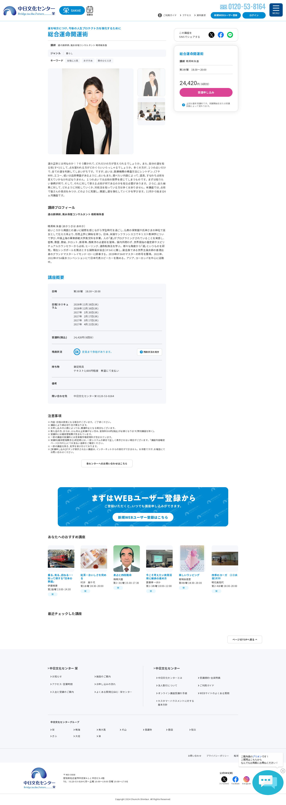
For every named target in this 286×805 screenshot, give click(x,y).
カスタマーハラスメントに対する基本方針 (176, 702)
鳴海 (77, 729)
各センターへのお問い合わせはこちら (106, 463)
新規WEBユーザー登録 (225, 15)
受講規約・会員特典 (210, 677)
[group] (151, 82)
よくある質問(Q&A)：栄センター (114, 691)
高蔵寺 (148, 729)
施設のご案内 (103, 676)
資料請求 (201, 15)
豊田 (170, 729)
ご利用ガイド (170, 15)
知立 (193, 729)
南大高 (102, 729)
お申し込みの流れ (106, 684)
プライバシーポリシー (217, 755)
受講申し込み (206, 92)
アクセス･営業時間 (62, 684)
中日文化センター (167, 668)
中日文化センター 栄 (63, 668)
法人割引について (167, 685)
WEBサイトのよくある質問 (214, 693)
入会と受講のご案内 (63, 691)
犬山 (124, 729)
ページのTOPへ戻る (244, 639)
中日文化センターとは (170, 677)
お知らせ (57, 676)
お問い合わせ (195, 755)
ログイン (254, 15)
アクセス (186, 15)
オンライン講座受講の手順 (172, 693)
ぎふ (54, 736)
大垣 (77, 736)
